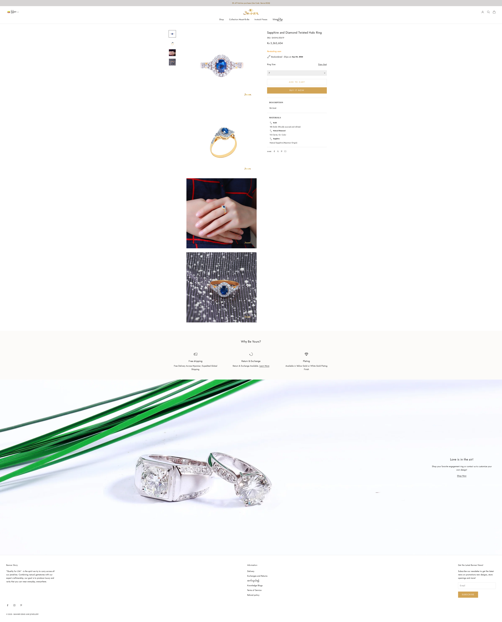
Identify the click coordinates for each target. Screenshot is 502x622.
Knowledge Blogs (255, 585)
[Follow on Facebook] (7, 605)
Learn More (264, 365)
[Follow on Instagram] (14, 605)
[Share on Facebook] (274, 151)
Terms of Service (254, 590)
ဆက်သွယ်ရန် (253, 580)
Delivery (250, 571)
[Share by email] (285, 151)
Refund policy (253, 595)
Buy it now (297, 90)
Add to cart (297, 82)
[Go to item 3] (172, 52)
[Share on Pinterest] (282, 151)
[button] (13, 12)
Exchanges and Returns (257, 575)
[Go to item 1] (172, 34)
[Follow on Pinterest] (21, 605)
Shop (221, 19)
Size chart (322, 64)
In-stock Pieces (261, 19)
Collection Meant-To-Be (239, 19)
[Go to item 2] (172, 43)
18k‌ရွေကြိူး (277, 19)
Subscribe (468, 594)
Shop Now (461, 475)
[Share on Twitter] (278, 151)
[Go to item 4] (172, 62)
